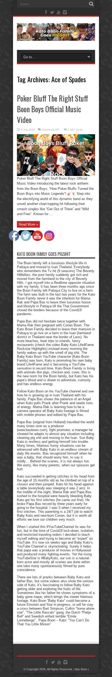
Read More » (28, 224)
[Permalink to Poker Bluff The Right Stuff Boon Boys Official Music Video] (56, 175)
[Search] (91, 4)
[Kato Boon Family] (56, 37)
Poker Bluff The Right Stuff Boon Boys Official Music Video (52, 109)
